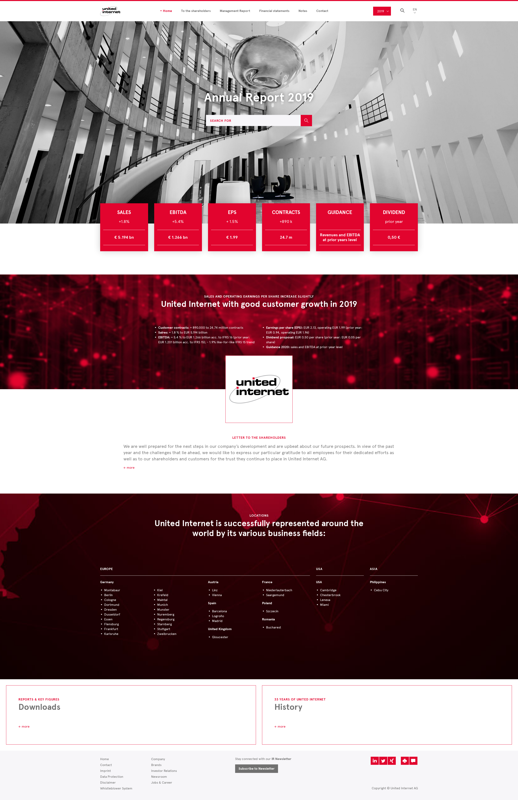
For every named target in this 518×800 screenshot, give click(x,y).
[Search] (306, 120)
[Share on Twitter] (383, 761)
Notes (302, 11)
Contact (322, 11)
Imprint (105, 771)
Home (167, 11)
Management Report (235, 11)
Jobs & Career (161, 782)
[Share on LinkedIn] (375, 761)
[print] (405, 761)
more (131, 467)
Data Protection (111, 777)
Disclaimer (108, 782)
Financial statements (274, 11)
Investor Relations (164, 771)
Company (158, 759)
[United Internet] (110, 11)
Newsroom (159, 777)
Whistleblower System (116, 788)
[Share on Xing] (392, 761)
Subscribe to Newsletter (257, 769)
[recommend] (413, 761)
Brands (156, 765)
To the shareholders (196, 11)
